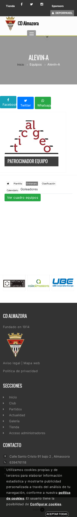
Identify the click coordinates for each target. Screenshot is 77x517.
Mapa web (31, 363)
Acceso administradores (27, 433)
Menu (31, 33)
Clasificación (48, 183)
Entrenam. (31, 183)
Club (12, 403)
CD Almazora (28, 23)
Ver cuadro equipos (22, 197)
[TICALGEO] (31, 136)
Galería (14, 421)
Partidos (15, 409)
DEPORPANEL (63, 13)
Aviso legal (11, 363)
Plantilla (18, 183)
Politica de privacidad (20, 371)
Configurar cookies (45, 504)
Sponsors (58, 6)
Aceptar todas (57, 514)
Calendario (12, 190)
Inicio (20, 64)
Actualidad (17, 415)
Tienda (10, 6)
